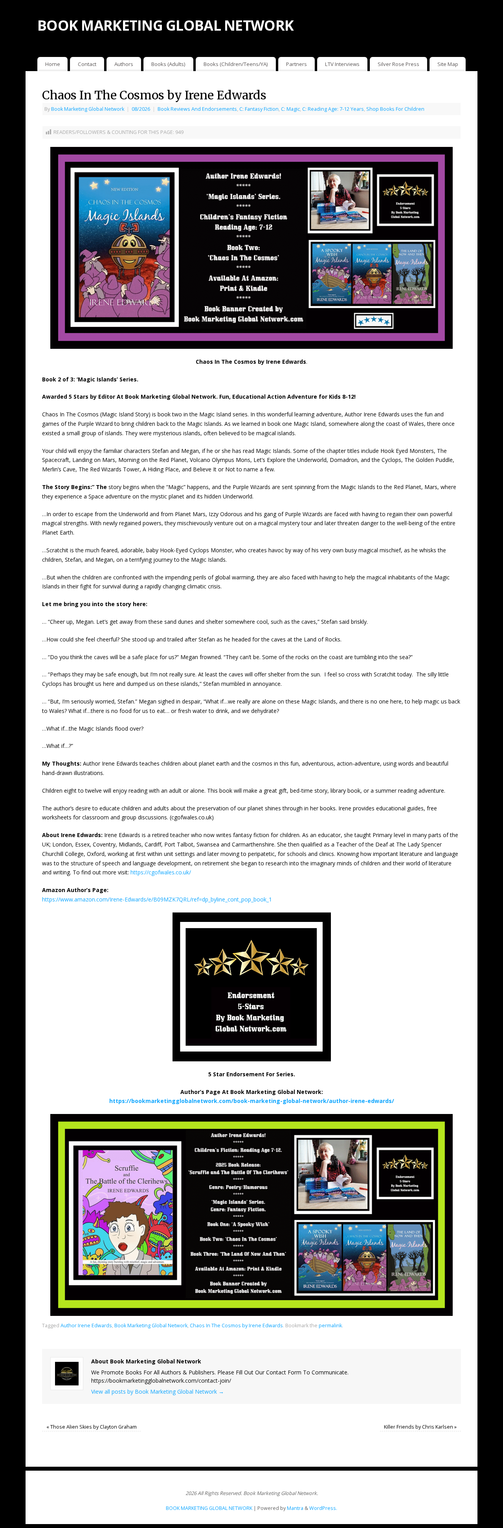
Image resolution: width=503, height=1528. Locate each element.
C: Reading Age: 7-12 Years (333, 109)
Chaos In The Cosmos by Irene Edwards (236, 1325)
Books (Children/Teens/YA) (236, 64)
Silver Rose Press (398, 64)
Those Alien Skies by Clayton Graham (91, 1427)
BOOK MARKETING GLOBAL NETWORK (165, 25)
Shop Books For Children (395, 109)
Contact (87, 64)
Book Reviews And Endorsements (197, 109)
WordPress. (323, 1508)
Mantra (295, 1508)
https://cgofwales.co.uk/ (160, 872)
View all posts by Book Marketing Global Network (157, 1391)
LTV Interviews (342, 64)
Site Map (447, 64)
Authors (123, 64)
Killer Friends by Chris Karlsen (420, 1427)
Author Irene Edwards (86, 1325)
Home (52, 64)
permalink (330, 1325)
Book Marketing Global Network (87, 109)
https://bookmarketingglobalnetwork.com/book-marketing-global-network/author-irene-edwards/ (251, 1101)
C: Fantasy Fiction (259, 109)
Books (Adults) (168, 64)
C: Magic (290, 109)
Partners (296, 64)
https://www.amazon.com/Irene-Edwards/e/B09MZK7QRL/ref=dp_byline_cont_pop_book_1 (157, 899)
